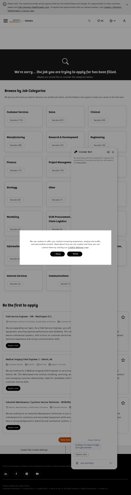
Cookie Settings (76, 247)
